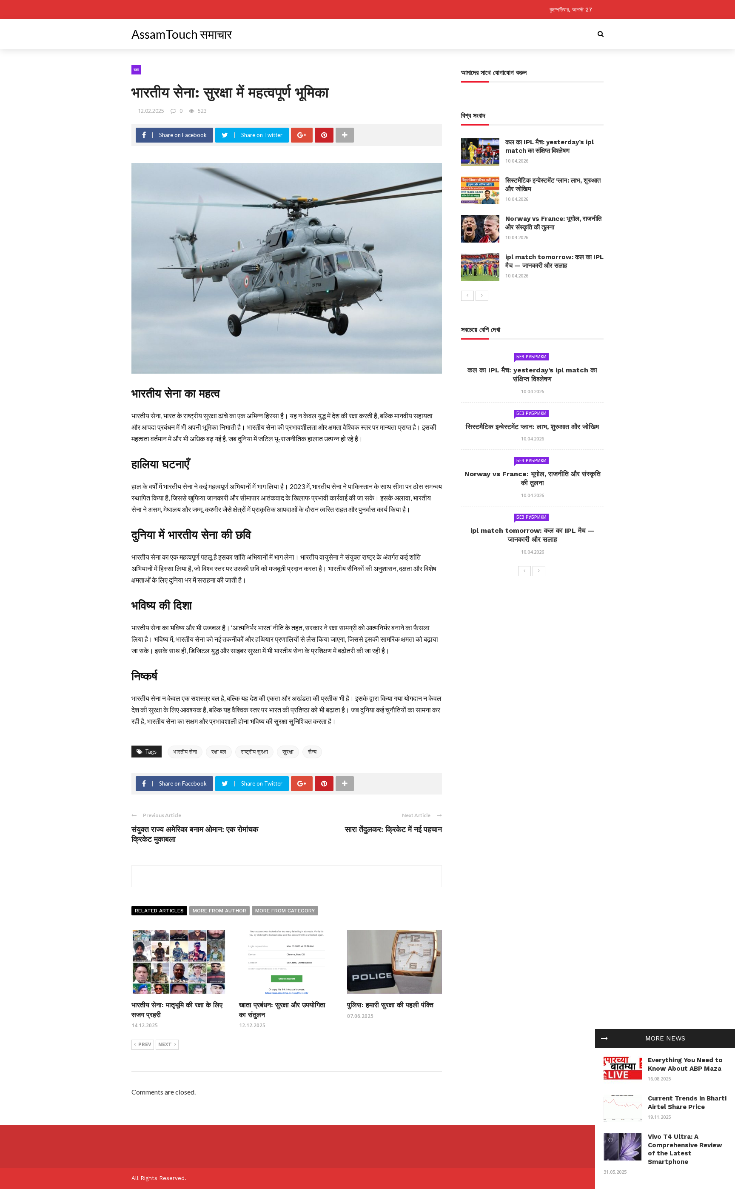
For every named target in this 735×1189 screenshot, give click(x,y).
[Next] (482, 296)
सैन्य (312, 751)
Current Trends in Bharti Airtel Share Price (687, 1103)
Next (165, 1044)
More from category (285, 911)
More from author (219, 911)
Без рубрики (531, 357)
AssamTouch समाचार (181, 34)
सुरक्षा (287, 751)
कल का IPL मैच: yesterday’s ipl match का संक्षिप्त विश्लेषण (549, 146)
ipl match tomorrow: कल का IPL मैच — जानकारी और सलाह (554, 261)
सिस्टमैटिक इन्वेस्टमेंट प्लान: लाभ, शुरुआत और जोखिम (532, 427)
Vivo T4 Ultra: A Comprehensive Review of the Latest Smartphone (685, 1149)
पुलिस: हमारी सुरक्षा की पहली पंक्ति (390, 1005)
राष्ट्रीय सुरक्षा (254, 751)
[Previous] (467, 296)
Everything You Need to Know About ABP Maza (685, 1064)
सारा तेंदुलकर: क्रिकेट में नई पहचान (393, 829)
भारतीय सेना (185, 751)
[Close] (604, 1038)
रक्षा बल (218, 751)
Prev (144, 1044)
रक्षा (136, 69)
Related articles (159, 911)
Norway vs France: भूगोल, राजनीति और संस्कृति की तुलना (553, 223)
